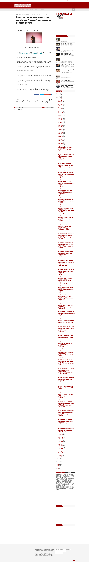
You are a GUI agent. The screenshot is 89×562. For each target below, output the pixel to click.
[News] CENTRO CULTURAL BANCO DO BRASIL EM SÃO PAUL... (65, 297)
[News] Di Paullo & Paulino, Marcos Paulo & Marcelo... (66, 256)
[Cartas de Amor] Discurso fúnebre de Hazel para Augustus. (67, 65)
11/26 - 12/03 (60, 105)
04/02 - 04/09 (60, 438)
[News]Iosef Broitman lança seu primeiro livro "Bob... (66, 177)
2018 (58, 464)
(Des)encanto (68, 549)
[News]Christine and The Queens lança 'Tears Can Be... (65, 417)
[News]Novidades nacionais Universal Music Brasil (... (65, 213)
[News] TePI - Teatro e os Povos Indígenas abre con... (66, 321)
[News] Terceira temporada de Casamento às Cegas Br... (64, 366)
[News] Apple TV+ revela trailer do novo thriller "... (65, 395)
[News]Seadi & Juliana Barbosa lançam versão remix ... (65, 204)
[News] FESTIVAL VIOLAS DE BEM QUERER (65, 386)
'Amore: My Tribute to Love (60, 549)
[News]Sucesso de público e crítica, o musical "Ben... (65, 285)
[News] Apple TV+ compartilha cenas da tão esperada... (65, 304)
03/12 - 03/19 (60, 442)
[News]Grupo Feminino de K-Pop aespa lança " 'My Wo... (65, 413)
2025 (58, 94)
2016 (58, 467)
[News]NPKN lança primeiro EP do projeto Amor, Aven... (66, 288)
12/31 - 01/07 (60, 98)
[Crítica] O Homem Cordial (63, 309)
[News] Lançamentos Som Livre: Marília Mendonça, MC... (65, 245)
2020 (58, 461)
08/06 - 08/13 (60, 128)
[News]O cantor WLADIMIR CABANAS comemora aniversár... (65, 373)
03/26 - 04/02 (60, 440)
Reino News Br (64, 13)
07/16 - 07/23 (60, 132)
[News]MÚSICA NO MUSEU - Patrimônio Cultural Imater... (65, 333)
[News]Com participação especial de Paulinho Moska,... (65, 193)
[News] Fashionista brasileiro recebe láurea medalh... (65, 342)
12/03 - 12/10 (60, 104)
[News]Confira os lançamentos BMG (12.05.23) (65, 225)
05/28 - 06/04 (60, 142)
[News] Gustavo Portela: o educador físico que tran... (66, 393)
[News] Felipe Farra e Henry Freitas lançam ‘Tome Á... (65, 188)
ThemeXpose (20, 560)
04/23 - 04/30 (60, 434)
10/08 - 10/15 (60, 115)
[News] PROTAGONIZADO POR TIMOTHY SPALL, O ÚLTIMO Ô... (65, 353)
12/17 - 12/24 (60, 101)
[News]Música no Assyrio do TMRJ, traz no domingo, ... (66, 175)
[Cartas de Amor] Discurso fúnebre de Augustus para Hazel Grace (67, 70)
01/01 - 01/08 (60, 456)
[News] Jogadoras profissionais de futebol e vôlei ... (65, 324)
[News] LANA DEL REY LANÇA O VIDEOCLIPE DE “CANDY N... (66, 327)
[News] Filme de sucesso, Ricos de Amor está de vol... (65, 231)
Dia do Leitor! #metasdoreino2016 (67, 75)
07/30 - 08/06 (60, 129)
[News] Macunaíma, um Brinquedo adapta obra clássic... (66, 295)
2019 (58, 462)
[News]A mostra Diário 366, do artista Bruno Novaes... (65, 390)
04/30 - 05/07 (60, 433)
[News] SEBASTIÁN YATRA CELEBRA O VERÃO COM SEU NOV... (66, 211)
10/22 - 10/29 (60, 112)
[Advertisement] (62, 27)
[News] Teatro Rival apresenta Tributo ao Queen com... (66, 270)
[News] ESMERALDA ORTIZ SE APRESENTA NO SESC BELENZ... (66, 263)
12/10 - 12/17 (60, 102)
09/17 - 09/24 (60, 119)
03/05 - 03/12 (60, 444)
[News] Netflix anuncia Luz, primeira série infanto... (66, 195)
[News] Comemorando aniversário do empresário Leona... (65, 384)
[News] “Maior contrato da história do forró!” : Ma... (65, 166)
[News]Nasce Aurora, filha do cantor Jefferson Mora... (65, 380)
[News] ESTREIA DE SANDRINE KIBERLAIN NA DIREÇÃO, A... (66, 258)
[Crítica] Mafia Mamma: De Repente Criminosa (65, 415)
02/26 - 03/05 (60, 445)
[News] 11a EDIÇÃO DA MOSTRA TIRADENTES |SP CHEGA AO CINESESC (67, 54)
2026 (58, 93)
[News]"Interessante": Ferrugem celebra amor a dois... (66, 173)
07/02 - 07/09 (60, 135)
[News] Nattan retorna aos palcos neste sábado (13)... (66, 378)
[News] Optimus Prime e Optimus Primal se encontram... (66, 314)
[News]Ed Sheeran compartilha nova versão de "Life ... (65, 236)
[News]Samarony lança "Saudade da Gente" (65, 150)
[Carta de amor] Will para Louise (66, 43)
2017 (58, 465)
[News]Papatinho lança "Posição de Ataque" (65, 157)
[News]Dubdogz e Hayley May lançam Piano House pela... (65, 209)
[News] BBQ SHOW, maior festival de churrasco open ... (65, 276)
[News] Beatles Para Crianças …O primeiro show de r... (66, 222)
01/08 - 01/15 (60, 455)
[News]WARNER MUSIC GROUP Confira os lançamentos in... (65, 148)
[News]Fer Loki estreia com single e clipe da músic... (66, 159)
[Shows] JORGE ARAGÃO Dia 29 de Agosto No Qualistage (67, 86)
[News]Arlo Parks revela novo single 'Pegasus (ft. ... (65, 348)
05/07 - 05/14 (60, 146)
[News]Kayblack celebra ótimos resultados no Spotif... (64, 283)
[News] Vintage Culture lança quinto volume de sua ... (65, 191)
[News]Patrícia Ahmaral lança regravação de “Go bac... (66, 290)
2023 (58, 97)
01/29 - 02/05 (60, 451)
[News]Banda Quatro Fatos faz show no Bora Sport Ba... (65, 243)
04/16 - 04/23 (60, 436)
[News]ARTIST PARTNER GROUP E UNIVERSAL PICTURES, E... (66, 274)
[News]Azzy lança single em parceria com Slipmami (66, 155)
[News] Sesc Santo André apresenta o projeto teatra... (65, 200)
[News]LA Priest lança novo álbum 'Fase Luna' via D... (65, 186)
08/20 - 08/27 (60, 125)
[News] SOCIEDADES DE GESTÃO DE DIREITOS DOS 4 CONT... (64, 265)
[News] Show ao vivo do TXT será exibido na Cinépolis (66, 408)
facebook (51, 107)
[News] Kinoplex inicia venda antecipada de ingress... (66, 316)
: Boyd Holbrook (58, 551)
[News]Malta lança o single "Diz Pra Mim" (66, 337)
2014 (58, 469)
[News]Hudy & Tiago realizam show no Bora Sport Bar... (65, 336)
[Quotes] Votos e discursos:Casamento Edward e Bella (67, 39)
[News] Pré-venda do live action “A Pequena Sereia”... (64, 318)
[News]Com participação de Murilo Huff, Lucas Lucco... (66, 301)
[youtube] (70, 1)
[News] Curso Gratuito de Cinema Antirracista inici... (64, 227)
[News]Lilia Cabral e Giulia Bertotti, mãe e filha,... (66, 281)
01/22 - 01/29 (60, 452)
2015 (58, 468)
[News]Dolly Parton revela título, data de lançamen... (66, 329)
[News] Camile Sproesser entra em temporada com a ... (65, 431)
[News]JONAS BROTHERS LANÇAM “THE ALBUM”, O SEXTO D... (65, 161)
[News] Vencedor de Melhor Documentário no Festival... (63, 229)
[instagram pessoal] (73, 1)
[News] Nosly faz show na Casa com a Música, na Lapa (65, 360)
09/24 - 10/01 (60, 118)
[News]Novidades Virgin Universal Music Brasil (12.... (66, 234)
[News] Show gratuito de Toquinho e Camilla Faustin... (65, 308)
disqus (48, 107)
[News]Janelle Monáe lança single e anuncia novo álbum (65, 279)
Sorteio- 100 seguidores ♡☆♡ (66, 80)
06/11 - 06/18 (60, 139)
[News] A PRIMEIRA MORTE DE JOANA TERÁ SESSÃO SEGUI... (66, 404)
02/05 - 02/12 (60, 449)
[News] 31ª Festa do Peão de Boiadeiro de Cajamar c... (66, 339)
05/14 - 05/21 (60, 144)
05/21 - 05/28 (60, 143)
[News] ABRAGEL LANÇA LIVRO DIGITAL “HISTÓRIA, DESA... (65, 406)
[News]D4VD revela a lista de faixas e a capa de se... (65, 420)
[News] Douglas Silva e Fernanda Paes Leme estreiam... (65, 299)
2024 (58, 96)
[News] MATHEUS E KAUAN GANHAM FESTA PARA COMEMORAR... (66, 252)
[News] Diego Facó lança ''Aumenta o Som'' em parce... (65, 402)
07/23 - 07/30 (60, 130)
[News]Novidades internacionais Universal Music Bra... (64, 198)
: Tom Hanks (64, 551)
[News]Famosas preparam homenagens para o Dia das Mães (66, 170)
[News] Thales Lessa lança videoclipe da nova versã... (66, 220)
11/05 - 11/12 (60, 110)
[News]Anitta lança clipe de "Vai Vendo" (65, 322)
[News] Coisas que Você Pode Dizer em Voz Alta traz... (66, 292)
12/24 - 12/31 (60, 100)
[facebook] (67, 1)
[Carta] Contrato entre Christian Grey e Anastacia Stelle (67, 48)
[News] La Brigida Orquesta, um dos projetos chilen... (65, 375)
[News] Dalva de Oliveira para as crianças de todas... (66, 424)
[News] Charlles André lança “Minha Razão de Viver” (66, 267)
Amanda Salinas (31, 560)
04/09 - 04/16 (60, 437)
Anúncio (60, 472)
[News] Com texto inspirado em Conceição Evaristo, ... (64, 371)
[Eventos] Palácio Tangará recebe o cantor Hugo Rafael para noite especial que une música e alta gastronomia (44, 550)
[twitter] (68, 1)
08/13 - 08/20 (60, 126)
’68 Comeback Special (59, 552)
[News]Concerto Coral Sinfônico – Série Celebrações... (65, 357)
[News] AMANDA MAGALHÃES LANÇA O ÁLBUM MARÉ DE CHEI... (65, 351)
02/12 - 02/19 (60, 448)
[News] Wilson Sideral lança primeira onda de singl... (66, 184)
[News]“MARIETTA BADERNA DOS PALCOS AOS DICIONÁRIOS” (66, 59)
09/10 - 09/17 (60, 121)
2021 (58, 460)
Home (16, 9)
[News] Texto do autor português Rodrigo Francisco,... (66, 388)
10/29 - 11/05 (60, 111)
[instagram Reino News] (71, 1)
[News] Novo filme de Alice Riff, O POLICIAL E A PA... (66, 364)
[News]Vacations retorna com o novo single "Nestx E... (65, 179)
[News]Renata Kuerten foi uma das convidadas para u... (65, 344)
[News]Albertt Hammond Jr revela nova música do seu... (66, 346)
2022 (58, 458)
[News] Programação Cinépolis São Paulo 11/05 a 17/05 (66, 411)
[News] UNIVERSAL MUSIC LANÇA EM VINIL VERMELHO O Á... (65, 272)
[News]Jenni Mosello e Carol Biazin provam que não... (64, 164)
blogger (44, 107)
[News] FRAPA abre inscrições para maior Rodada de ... (66, 202)
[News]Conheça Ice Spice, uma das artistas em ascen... (65, 254)
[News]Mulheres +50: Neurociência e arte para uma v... (66, 168)
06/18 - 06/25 (60, 137)
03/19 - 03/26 (60, 441)
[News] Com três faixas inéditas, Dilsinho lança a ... (66, 216)
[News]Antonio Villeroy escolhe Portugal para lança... (66, 238)
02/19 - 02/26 (60, 447)
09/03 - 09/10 (60, 122)
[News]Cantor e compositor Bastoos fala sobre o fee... (66, 399)
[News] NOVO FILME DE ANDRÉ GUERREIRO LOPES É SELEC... (65, 362)
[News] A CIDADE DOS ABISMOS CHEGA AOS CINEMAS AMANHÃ (66, 312)
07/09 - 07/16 (60, 133)
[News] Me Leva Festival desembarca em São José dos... (66, 331)
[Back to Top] (74, 560)
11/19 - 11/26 (60, 107)
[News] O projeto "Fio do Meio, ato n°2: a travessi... (66, 355)
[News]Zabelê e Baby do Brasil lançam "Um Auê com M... (66, 207)
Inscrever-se (70, 472)
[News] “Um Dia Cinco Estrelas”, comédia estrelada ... (66, 382)
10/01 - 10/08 (60, 116)
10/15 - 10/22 (60, 114)
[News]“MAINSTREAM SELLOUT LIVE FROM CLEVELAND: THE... (65, 249)
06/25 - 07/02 (60, 136)
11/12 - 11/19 (60, 108)
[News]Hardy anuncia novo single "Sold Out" (65, 182)
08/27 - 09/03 (60, 123)
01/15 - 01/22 (60, 454)
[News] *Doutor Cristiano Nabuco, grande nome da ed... (66, 397)
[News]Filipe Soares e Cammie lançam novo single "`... (65, 218)
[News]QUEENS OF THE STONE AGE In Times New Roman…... (66, 247)
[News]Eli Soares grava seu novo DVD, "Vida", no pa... (65, 152)
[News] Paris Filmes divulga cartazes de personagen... (65, 261)
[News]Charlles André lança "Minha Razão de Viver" (66, 240)
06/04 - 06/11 (60, 140)
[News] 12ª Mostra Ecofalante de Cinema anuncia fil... (66, 369)
